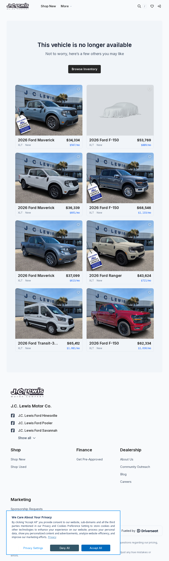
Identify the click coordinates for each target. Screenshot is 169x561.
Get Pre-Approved (89, 459)
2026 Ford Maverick (36, 140)
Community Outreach (135, 467)
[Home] (18, 6)
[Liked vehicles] (152, 6)
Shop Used (18, 467)
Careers (125, 482)
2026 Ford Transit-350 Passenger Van (38, 343)
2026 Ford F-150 (104, 140)
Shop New (18, 459)
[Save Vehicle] (78, 89)
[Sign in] (159, 6)
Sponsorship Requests (27, 509)
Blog (123, 474)
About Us (126, 459)
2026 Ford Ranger (105, 275)
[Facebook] (13, 415)
